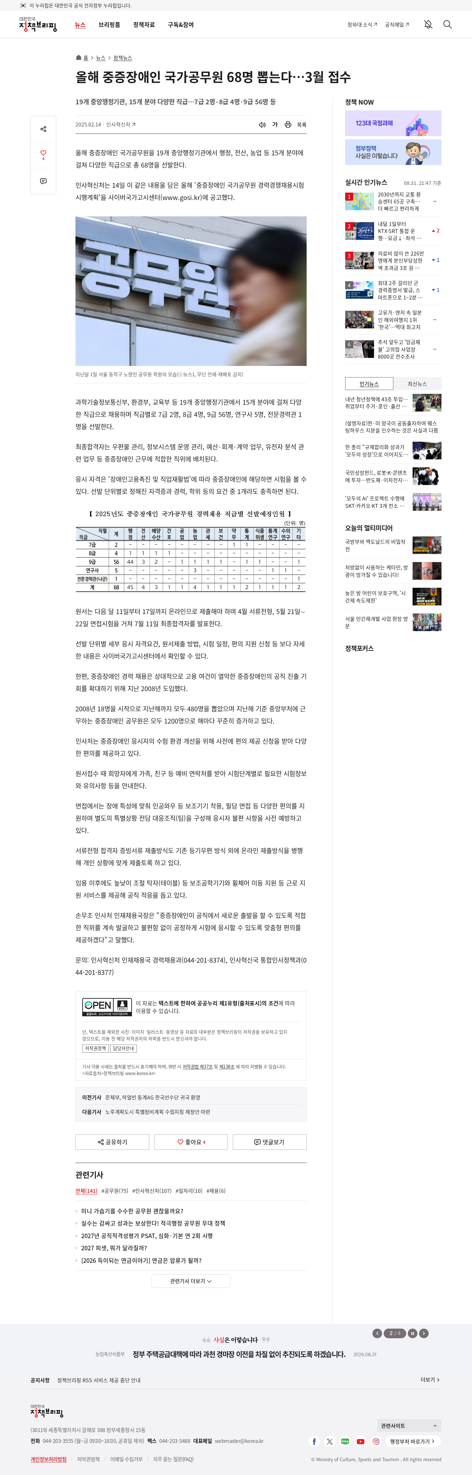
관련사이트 (393, 1425)
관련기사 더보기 (187, 1281)
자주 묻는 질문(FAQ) (173, 1459)
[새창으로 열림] (288, 125)
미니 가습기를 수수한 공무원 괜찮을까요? (132, 1211)
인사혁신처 (120, 124)
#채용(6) (216, 1190)
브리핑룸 (109, 24)
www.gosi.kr (181, 197)
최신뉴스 (417, 383)
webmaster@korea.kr (239, 1441)
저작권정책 (95, 1048)
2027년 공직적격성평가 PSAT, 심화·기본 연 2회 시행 (147, 1236)
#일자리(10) (189, 1190)
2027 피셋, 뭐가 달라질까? (114, 1248)
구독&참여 (181, 24)
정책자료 (144, 24)
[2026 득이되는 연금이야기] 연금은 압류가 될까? (141, 1260)
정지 (412, 1333)
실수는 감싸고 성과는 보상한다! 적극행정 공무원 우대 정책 (153, 1223)
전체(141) (86, 1190)
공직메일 (394, 24)
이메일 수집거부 (126, 1459)
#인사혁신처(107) (152, 1190)
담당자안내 (123, 1048)
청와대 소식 (359, 24)
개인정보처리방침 (48, 1459)
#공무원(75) (114, 1190)
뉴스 (80, 24)
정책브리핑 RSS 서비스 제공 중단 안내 (99, 1380)
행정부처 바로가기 (410, 1441)
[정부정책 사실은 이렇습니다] (393, 152)
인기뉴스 (369, 383)
